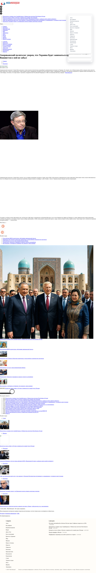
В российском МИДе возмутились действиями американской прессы (19, 238)
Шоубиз (8, 564)
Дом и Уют (8, 532)
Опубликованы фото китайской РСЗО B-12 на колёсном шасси (21, 409)
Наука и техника (10, 543)
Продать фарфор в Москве (55, 532)
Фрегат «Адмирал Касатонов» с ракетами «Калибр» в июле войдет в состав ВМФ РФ (26, 411)
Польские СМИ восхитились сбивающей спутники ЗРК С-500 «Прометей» (24, 407)
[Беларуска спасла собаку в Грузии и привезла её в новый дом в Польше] (4, 443)
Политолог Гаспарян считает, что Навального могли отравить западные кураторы (22, 21)
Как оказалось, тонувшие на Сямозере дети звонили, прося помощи (19, 243)
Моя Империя (68, 72)
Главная (5, 61)
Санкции (5, 41)
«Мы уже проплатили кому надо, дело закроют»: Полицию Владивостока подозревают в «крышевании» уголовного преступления (34, 20)
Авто (7, 523)
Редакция (2, 513)
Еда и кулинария (7, 45)
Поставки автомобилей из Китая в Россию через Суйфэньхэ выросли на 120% (67, 523)
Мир (7, 538)
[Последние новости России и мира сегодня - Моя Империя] (10, 5)
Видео (7, 529)
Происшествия (9, 551)
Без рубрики (9, 525)
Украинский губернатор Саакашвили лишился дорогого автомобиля (19, 242)
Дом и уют (5, 47)
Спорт (4, 418)
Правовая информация (10, 513)
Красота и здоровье (7, 44)
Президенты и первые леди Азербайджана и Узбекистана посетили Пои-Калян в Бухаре (24, 16)
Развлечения (9, 556)
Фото (7, 562)
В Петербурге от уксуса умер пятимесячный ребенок (15, 240)
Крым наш (5, 42)
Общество (8, 547)
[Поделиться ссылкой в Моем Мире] (5, 66)
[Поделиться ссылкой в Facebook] (2, 66)
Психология (6, 50)
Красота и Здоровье (10, 536)
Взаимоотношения (7, 49)
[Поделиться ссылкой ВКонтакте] (0, 66)
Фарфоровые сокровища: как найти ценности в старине (62, 534)
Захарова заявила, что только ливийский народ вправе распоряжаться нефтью (24, 405)
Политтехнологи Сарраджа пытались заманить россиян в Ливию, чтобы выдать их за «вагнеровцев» (30, 404)
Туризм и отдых (6, 46)
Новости (5, 51)
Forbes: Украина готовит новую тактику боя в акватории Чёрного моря (22, 408)
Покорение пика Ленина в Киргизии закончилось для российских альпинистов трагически (25, 239)
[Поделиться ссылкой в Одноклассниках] (6, 66)
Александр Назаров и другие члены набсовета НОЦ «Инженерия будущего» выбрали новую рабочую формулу (29, 19)
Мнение (5, 433)
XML (18, 513)
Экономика (8, 567)
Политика (5, 63)
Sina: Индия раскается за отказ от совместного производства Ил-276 (22, 412)
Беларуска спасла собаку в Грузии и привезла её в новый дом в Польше (20, 17)
